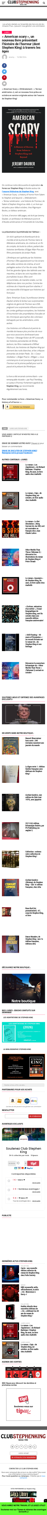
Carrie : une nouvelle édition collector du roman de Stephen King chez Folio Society (30, 1271)
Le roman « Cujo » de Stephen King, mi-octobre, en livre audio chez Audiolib (34, 496)
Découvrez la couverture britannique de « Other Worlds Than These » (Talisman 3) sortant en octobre (35, 668)
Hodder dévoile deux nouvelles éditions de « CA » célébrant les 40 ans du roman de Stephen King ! (30, 1311)
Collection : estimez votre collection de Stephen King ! (33, 853)
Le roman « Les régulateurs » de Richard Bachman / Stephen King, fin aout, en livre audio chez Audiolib (35, 469)
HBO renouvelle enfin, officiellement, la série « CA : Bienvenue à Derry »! (30, 1291)
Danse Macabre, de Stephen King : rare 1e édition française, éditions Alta (34, 940)
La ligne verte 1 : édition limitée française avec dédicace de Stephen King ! (35, 770)
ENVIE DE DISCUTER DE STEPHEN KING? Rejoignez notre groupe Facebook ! (19, 451)
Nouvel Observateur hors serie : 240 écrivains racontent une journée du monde (34, 742)
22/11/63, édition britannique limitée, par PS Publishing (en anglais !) (34, 827)
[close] (45, 1500)
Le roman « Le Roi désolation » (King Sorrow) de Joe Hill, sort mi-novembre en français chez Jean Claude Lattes (35, 527)
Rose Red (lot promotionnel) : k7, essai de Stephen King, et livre (34, 912)
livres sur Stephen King (18, 428)
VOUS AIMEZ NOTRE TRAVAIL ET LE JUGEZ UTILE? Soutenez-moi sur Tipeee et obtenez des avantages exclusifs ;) (23, 1508)
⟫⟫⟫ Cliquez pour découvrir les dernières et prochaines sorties (19, 1384)
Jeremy (11, 57)
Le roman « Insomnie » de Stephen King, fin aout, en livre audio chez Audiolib (35, 581)
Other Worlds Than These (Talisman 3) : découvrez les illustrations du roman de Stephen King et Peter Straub (34, 556)
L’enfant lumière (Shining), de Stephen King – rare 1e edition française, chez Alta (34, 883)
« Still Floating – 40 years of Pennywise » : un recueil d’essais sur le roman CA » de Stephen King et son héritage (34, 641)
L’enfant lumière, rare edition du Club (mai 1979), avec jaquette (33, 797)
